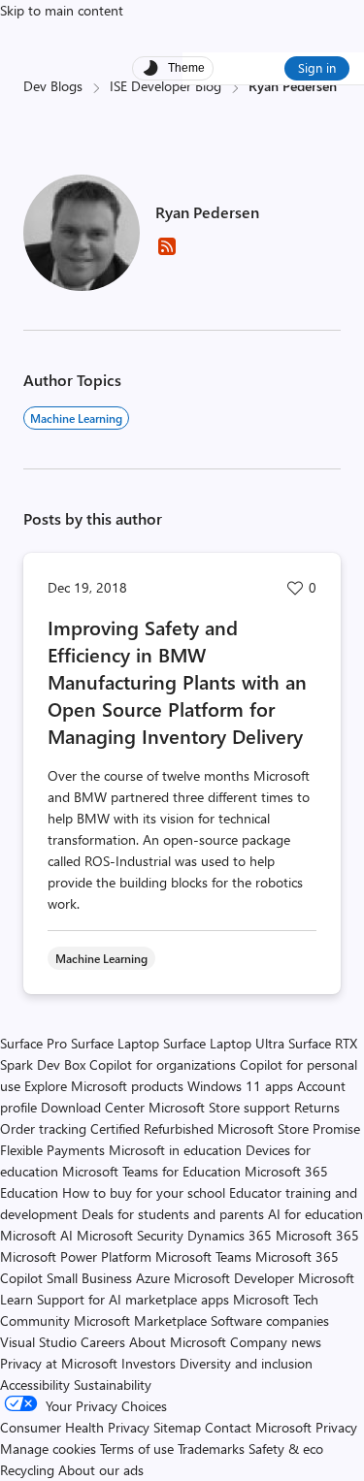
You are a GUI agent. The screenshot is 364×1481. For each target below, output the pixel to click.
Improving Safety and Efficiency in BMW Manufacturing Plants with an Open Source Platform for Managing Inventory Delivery (177, 681)
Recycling (27, 1470)
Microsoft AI (36, 1235)
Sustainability (112, 1384)
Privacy (336, 1427)
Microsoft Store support (219, 1107)
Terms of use (137, 1448)
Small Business (89, 1278)
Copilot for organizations (162, 1064)
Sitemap (177, 1427)
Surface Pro (33, 1043)
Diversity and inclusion (246, 1363)
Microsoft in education (175, 1150)
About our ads (101, 1470)
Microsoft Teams (203, 1256)
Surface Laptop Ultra (223, 1043)
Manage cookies (48, 1448)
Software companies (270, 1320)
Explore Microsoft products (103, 1086)
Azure (153, 1278)
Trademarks (211, 1448)
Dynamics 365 (229, 1235)
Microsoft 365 (317, 1235)
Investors (148, 1363)
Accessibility (35, 1384)
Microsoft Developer (234, 1278)
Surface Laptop (115, 1043)
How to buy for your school (143, 1192)
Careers (103, 1342)
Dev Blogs (53, 86)
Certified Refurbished (152, 1128)
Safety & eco (285, 1448)
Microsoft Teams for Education (151, 1171)
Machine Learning (76, 418)
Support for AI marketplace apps (133, 1299)
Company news (275, 1342)
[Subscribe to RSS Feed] (167, 252)
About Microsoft (177, 1342)
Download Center (93, 1107)
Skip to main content (61, 10)
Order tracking (43, 1128)
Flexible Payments (52, 1150)
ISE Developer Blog (165, 86)
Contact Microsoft (258, 1427)
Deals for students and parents (173, 1214)
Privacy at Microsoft (58, 1363)
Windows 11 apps (240, 1086)
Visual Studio (38, 1342)
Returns (317, 1107)
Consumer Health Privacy (74, 1427)
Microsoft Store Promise (288, 1128)
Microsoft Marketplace (140, 1320)
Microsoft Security (130, 1235)
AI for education (315, 1214)
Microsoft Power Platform (75, 1256)
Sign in (317, 67)
